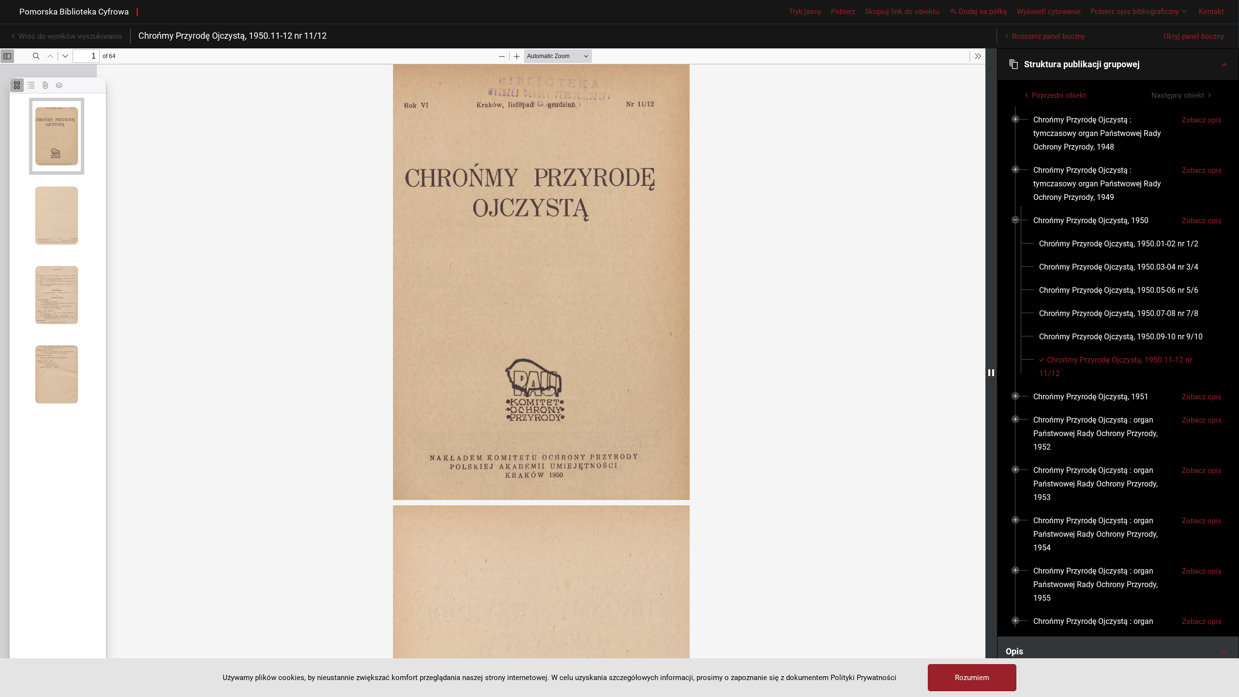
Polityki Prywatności (863, 677)
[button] (1118, 64)
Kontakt (1211, 11)
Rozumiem (972, 677)
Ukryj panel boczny (1193, 36)
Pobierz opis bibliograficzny (1134, 11)
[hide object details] (991, 372)
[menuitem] (1104, 133)
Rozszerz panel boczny (1048, 36)
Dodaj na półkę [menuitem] (983, 11)
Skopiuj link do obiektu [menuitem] (902, 11)
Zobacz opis (1202, 120)
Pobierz (843, 11)
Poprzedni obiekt (1059, 95)
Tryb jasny (805, 11)
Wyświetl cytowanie (1049, 11)
